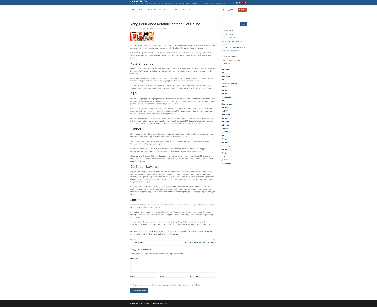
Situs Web (194, 276)
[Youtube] (240, 3)
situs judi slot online (198, 231)
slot (222, 73)
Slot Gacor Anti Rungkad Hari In (233, 47)
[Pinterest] (245, 3)
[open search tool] (223, 10)
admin (134, 29)
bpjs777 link (226, 132)
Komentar (134, 258)
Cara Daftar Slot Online (230, 51)
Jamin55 (224, 128)
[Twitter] (237, 3)
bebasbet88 (226, 97)
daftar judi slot (144, 231)
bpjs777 (224, 156)
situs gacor (225, 76)
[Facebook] (234, 3)
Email (163, 276)
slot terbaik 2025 (159, 234)
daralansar (138, 1)
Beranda (133, 16)
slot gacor (210, 231)
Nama (133, 276)
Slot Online (152, 29)
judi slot (175, 231)
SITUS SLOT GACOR (229, 83)
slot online (148, 234)
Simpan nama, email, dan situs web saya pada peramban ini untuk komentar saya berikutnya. (167, 285)
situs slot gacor (227, 104)
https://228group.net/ (164, 45)
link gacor (225, 69)
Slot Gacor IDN (227, 34)
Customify (163, 303)
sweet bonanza (172, 234)
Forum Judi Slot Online (229, 38)
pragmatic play (184, 231)
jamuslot (224, 160)
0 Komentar (163, 29)
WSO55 (224, 87)
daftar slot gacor (156, 231)
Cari (243, 24)
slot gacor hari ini (136, 234)
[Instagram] (242, 3)
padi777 (224, 111)
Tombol (242, 10)
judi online (167, 231)
